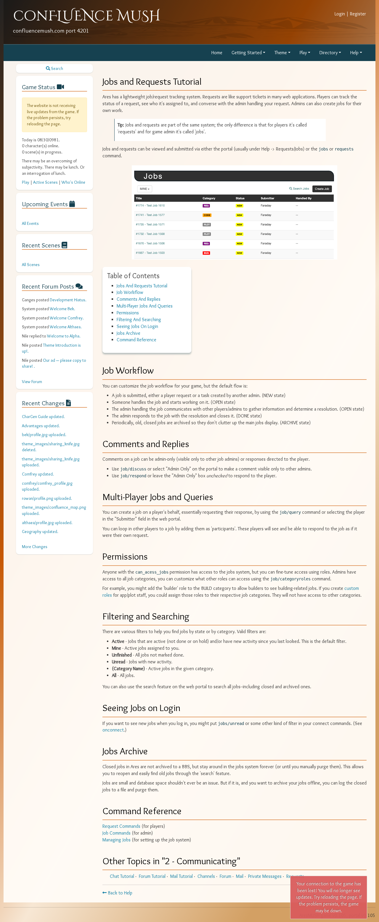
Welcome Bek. (62, 308)
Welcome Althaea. (66, 326)
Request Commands (121, 826)
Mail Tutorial (181, 876)
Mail (239, 876)
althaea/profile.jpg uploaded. (47, 522)
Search (56, 68)
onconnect (113, 730)
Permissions (128, 313)
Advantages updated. (41, 425)
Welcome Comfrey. (67, 318)
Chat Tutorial (122, 876)
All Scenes (31, 264)
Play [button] (303, 52)
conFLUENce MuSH (86, 16)
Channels (206, 876)
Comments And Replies (138, 299)
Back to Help (119, 893)
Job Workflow (130, 292)
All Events (30, 223)
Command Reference (136, 339)
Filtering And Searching (139, 319)
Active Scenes (45, 182)
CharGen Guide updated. (43, 416)
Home (216, 52)
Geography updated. (40, 531)
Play (25, 182)
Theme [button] (280, 52)
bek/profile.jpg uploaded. (44, 434)
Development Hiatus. (68, 299)
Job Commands (116, 833)
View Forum (32, 381)
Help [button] (354, 52)
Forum (225, 876)
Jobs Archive (128, 333)
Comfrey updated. (38, 474)
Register (358, 14)
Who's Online (73, 182)
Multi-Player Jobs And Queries (145, 306)
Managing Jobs (116, 840)
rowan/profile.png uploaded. (47, 498)
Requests (295, 876)
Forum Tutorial (152, 876)
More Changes (34, 546)
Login (340, 14)
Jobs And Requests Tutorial (142, 286)
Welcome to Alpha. (64, 336)
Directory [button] (328, 52)
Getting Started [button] (247, 52)
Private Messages (265, 876)
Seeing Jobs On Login (137, 326)
